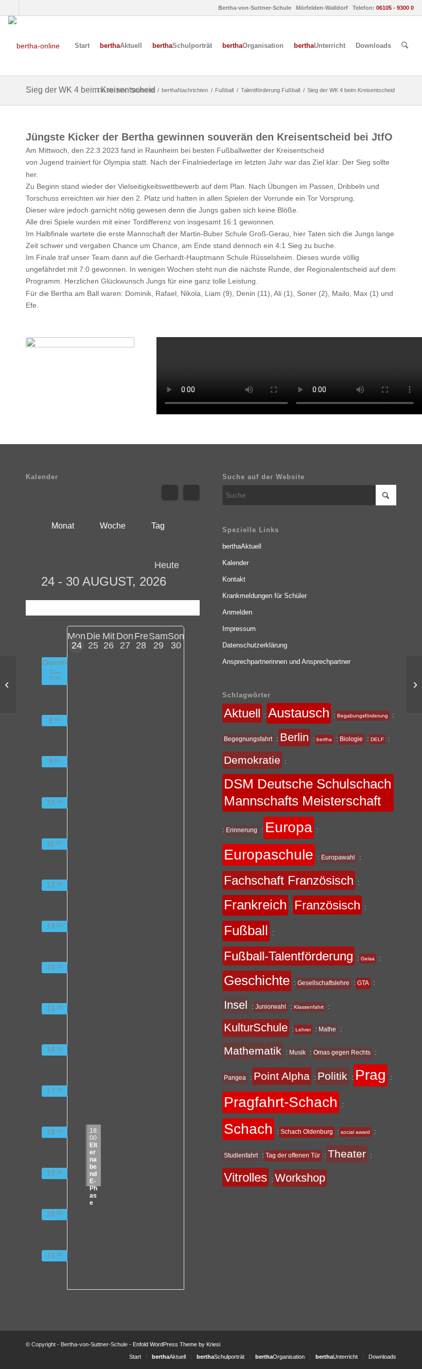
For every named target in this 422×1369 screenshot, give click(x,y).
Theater (347, 1154)
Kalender (235, 563)
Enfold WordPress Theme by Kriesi (176, 1344)
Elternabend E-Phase (94, 1156)
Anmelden (237, 612)
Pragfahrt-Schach (281, 1102)
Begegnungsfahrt (248, 739)
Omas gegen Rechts (342, 1052)
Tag (158, 525)
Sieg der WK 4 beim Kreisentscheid (90, 89)
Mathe (327, 1029)
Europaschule (268, 855)
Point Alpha (282, 1076)
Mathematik (253, 1051)
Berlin (294, 737)
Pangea (235, 1077)
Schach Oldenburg (306, 1131)
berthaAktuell (241, 546)
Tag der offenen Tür (293, 1155)
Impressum (239, 629)
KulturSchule (256, 1027)
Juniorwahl (270, 1006)
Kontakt (233, 579)
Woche (113, 525)
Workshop (300, 1177)
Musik (297, 1052)
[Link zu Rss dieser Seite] (26, 7)
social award (355, 1132)
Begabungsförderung (362, 715)
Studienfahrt (241, 1155)
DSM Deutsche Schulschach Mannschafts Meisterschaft (307, 792)
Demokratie (252, 760)
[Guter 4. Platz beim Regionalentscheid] (414, 684)
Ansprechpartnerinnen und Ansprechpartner (286, 661)
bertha (324, 739)
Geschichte (257, 980)
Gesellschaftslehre (323, 983)
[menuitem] (82, 46)
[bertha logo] (34, 46)
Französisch (327, 905)
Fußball (246, 930)
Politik (332, 1076)
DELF (377, 739)
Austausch (298, 713)
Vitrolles (245, 1177)
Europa (288, 827)
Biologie (351, 739)
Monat (62, 525)
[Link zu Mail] (11, 7)
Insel (236, 1004)
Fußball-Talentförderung (288, 956)
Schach (248, 1129)
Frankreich (255, 904)
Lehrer (303, 1029)
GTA (363, 983)
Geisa (368, 958)
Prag (370, 1075)
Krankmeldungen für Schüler (264, 596)
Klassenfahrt (309, 1007)
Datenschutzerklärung (254, 645)
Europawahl (338, 857)
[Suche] (404, 46)
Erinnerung (241, 830)
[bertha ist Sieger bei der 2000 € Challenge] (8, 684)
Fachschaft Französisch (289, 880)
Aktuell (242, 713)
